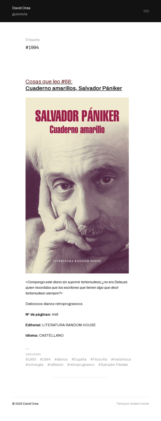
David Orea (21, 8)
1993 (32, 359)
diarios (62, 359)
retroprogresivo (82, 365)
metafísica (122, 359)
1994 (46, 359)
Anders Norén (139, 403)
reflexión (56, 365)
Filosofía (100, 359)
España (80, 359)
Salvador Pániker (114, 365)
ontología (36, 365)
